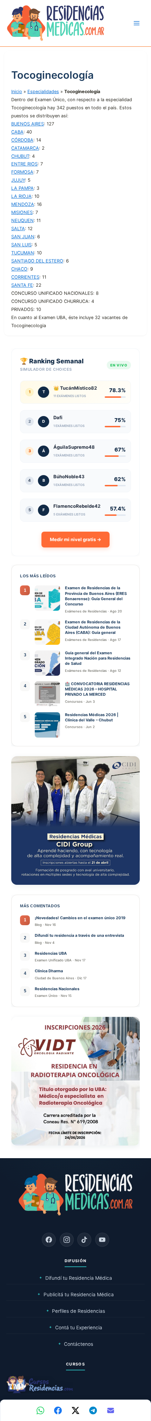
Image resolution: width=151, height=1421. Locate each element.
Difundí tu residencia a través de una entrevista (79, 935)
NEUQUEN (22, 220)
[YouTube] (102, 1240)
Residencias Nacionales (57, 988)
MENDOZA (22, 204)
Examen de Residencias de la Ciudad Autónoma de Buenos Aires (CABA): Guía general (92, 627)
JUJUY (18, 180)
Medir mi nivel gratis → (75, 539)
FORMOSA (22, 172)
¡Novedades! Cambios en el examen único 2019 (80, 917)
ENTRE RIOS (24, 164)
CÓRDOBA (22, 140)
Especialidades (43, 91)
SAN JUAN (22, 236)
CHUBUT (20, 156)
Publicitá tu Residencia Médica (75, 1294)
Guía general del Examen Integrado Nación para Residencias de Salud (97, 658)
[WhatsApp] (40, 1410)
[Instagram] (67, 1240)
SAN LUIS (21, 244)
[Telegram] (93, 1410)
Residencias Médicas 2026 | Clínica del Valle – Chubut (91, 717)
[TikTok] (84, 1240)
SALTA (18, 228)
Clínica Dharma (49, 970)
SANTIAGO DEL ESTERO (37, 261)
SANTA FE (22, 285)
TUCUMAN (22, 252)
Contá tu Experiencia (75, 1327)
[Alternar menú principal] (136, 23)
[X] (75, 1410)
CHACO (19, 269)
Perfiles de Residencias (75, 1311)
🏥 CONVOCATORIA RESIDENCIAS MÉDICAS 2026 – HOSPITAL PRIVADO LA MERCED (97, 689)
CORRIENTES (25, 277)
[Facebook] (49, 1240)
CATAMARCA (25, 148)
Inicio (16, 91)
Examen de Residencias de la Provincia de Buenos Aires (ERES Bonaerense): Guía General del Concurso (96, 595)
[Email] (110, 1410)
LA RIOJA (21, 196)
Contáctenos (75, 1344)
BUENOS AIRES (27, 123)
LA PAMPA (22, 188)
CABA (17, 132)
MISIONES (22, 212)
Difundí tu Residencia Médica (75, 1278)
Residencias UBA (51, 953)
